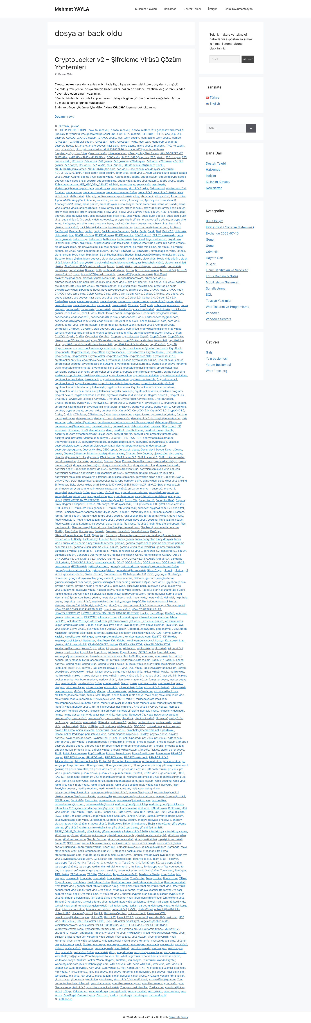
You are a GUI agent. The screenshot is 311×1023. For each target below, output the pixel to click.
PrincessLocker (64, 761)
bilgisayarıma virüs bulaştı (146, 242)
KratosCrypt (89, 648)
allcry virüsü (162, 196)
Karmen (176, 632)
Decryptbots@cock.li (67, 441)
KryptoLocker (128, 652)
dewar (58, 453)
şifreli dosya (156, 831)
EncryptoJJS (146, 500)
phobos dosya (74, 745)
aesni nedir (158, 184)
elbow (80, 484)
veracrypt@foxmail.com (69, 928)
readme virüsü (107, 788)
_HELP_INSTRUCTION (72, 129)
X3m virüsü (109, 967)
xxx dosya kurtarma (121, 971)
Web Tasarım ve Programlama (227, 307)
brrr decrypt (140, 281)
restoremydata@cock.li (100, 804)
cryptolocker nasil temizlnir (139, 367)
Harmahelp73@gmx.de (69, 597)
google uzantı (105, 578)
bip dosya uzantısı (174, 242)
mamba (68, 679)
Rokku (97, 811)
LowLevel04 (77, 671)
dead (109, 430)
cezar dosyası (63, 305)
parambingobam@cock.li (123, 733)
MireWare (89, 691)
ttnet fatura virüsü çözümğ (102, 885)
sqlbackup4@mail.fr (153, 846)
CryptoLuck (177, 395)
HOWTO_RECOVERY (67, 613)
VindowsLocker (160, 932)
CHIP (143, 305)
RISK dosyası (159, 808)
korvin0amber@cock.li (140, 640)
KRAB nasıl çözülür (75, 644)
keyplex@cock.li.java (67, 640)
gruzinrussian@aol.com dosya (73, 582)
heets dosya (109, 597)
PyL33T (137, 772)
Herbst (173, 601)
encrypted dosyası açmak (70, 496)
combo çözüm (89, 324)
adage (174, 172)
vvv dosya (99, 944)
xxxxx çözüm (102, 975)
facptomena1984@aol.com (100, 511)
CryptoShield (145, 398)
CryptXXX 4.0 (176, 410)
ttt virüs (104, 893)
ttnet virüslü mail (74, 889)
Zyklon (114, 995)
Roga (89, 811)
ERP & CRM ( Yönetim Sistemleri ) (230, 227)
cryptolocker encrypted (76, 367)
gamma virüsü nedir (168, 546)
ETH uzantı (61, 507)
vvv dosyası (137, 944)
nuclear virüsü (70, 726)
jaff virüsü (135, 621)
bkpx (95, 254)
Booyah (89, 270)
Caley (106, 293)
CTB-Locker (94, 414)
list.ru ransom (72, 659)
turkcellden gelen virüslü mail (95, 905)
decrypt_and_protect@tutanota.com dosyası (82, 437)
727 (175, 161)
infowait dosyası (128, 617)
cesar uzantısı (140, 301)
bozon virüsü (168, 270)
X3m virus (95, 967)
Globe (88, 574)
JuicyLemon (179, 628)
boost (110, 266)
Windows (212, 313)
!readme (135, 133)
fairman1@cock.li (141, 511)
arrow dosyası (152, 207)
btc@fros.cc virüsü (66, 289)
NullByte (93, 726)
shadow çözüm (126, 819)
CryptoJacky (62, 355)
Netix (150, 714)
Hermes (59, 605)
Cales (98, 293)
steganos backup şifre (128, 850)
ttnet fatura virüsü (174, 882)
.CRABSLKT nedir (105, 141)
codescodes (62, 316)
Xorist (130, 967)
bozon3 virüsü (63, 274)
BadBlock (175, 227)
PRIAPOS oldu (94, 757)
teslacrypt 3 (113, 862)
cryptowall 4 (136, 402)
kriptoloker (86, 652)
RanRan (66, 780)
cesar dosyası (108, 301)
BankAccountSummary (115, 231)
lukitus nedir (119, 671)
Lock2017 (157, 659)
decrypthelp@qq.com (68, 445)
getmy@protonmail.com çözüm (159, 566)
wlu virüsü (149, 960)
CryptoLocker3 (64, 395)
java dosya (115, 624)
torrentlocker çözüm (146, 870)
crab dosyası (101, 328)
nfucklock (127, 718)
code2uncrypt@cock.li (128, 313)
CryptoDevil (98, 352)
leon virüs (147, 656)
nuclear (132, 722)
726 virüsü (165, 161)
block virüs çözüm (168, 258)
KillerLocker (88, 640)
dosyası (170, 476)
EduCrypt (117, 480)
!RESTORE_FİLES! (152, 133)
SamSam (119, 815)
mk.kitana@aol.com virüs (70, 694)
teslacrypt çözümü (66, 866)
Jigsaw (111, 628)
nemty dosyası (90, 714)
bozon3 (182, 270)
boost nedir (159, 266)
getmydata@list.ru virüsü (131, 570)
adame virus (88, 176)
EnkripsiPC (78, 503)
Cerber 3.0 (148, 297)
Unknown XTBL (156, 913)
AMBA (67, 200)
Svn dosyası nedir (170, 854)
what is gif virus (130, 956)
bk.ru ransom (63, 254)
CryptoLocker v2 (167, 379)
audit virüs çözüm (72, 219)
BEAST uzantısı (124, 235)
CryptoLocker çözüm (170, 359)
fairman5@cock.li (163, 511)
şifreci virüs (93, 831)
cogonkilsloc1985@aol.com (114, 320)
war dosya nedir (140, 948)
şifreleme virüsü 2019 (135, 831)
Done (117, 461)
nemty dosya (72, 714)
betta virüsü (124, 239)
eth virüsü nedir (127, 507)
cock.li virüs (163, 309)
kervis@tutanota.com (138, 636)
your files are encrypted (126, 983)
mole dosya (136, 694)
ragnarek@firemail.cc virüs (143, 776)
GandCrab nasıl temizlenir (118, 554)
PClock (113, 737)
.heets (69, 145)
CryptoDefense (80, 352)
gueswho (69, 589)
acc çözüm (137, 168)
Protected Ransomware (126, 761)
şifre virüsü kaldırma (77, 827)
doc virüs (82, 461)
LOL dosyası (83, 667)
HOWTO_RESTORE (127, 613)
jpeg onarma (163, 628)
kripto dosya (113, 648)
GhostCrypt (154, 570)
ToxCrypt (180, 870)
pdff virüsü (77, 741)
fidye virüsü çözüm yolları (116, 519)
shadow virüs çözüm (74, 823)
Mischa (101, 691)
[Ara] (251, 128)
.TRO (168, 145)
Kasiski (59, 636)
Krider (101, 648)
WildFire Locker (85, 960)
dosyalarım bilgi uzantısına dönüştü (102, 472)
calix (114, 293)
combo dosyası (108, 324)
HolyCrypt (115, 605)
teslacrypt (61, 862)
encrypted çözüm (79, 492)
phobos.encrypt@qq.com (136, 745)
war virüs (66, 952)
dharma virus (116, 453)
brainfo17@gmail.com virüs (98, 277)
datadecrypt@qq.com (168, 422)
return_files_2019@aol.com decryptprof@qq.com (84, 808)
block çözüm (74, 258)
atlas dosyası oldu (101, 215)
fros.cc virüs (62, 539)
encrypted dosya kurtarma (131, 492)
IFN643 (169, 613)
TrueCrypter (137, 878)
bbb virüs (180, 231)
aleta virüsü (145, 192)
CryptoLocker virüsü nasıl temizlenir (152, 387)
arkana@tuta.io (88, 207)
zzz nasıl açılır (157, 995)
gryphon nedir (83, 585)
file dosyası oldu (101, 523)
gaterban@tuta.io (104, 562)
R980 (181, 772)
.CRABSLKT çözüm (81, 141)
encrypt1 (145, 488)
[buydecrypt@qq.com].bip (71, 153)
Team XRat (159, 858)
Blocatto (60, 258)
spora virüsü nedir (65, 846)
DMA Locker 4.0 (147, 457)
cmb (150, 305)
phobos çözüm (146, 741)
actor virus (122, 172)
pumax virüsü (123, 772)
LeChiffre (134, 656)
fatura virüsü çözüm (110, 515)
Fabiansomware (73, 511)
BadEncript (61, 231)
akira (145, 188)
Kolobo (121, 640)
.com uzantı (148, 137)
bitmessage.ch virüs (163, 250)
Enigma (180, 500)
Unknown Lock (137, 913)
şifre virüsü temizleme (125, 827)
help (178, 597)
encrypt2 (157, 488)
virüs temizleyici (111, 940)
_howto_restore (140, 129)
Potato (110, 753)
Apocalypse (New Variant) (160, 200)
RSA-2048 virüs (164, 811)
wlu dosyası (135, 960)
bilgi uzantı (71, 242)
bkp (88, 254)
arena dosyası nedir (129, 204)
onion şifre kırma (65, 730)
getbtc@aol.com (98, 566)
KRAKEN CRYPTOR (130, 644)
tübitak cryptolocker (134, 893)
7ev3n (101, 165)
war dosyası (159, 948)
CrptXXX (60, 336)
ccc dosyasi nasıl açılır (87, 297)
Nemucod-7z (137, 714)
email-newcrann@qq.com (70, 488)
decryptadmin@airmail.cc (158, 437)
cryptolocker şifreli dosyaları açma (87, 375)
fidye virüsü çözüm (88, 519)
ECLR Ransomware (82, 480)
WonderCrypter (166, 960)
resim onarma (107, 800)
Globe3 (97, 574)
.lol (76, 145)
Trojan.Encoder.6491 (125, 874)
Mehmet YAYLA (72, 9)
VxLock (59, 948)
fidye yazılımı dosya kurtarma (72, 523)
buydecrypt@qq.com (114, 289)
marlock (92, 679)
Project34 (105, 761)
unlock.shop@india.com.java (72, 917)
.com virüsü (163, 137)
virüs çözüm (139, 936)
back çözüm (122, 223)
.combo (176, 137)
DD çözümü (169, 426)
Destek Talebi (192, 9)
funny (113, 539)
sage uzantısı (83, 815)
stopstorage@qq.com (68, 854)
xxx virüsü (87, 975)
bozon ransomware (147, 270)
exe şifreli (178, 507)
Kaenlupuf (60, 632)
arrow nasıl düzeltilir (66, 211)
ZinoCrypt (102, 995)
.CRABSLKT (62, 141)
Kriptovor (113, 652)
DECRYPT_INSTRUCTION (126, 437)
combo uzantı (127, 324)
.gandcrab (158, 141)
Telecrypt (172, 858)
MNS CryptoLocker (107, 694)
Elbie (72, 484)
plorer (164, 749)
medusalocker (166, 683)
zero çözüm (155, 991)
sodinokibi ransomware (96, 843)
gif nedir (167, 570)
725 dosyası (173, 157)
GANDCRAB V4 (171, 554)
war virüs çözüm (84, 952)
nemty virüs (107, 714)
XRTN (145, 967)
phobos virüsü (111, 745)
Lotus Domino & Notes (222, 276)
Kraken (113, 644)
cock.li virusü (72, 313)
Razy (176, 784)
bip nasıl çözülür (108, 246)
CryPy (58, 414)
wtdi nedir (133, 963)
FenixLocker (130, 515)
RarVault (166, 784)
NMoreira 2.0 (118, 722)
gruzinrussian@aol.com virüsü (147, 582)
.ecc (141, 141)
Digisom (131, 453)
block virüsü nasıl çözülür (78, 262)
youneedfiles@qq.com (162, 979)
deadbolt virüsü (154, 430)
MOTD (120, 698)
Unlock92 (110, 917)
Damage (182, 414)
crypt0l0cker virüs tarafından (131, 344)
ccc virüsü (120, 297)
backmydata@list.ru (120, 227)
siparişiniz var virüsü (170, 839)
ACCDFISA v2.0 (64, 172)
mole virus (178, 694)
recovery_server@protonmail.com (133, 796)
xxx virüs (74, 975)
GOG (150, 574)
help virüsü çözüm (102, 601)
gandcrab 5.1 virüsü (130, 550)
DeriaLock (124, 449)
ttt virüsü (115, 893)
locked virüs (89, 663)
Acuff (148, 172)
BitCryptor (143, 250)
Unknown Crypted (115, 913)
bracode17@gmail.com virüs (98, 274)
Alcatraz (60, 192)
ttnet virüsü (92, 889)
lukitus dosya (103, 671)
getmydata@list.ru (103, 570)
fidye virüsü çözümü (145, 519)
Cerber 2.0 (134, 297)
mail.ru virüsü (63, 675)
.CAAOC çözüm (86, 137)
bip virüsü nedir (73, 250)
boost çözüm (124, 266)
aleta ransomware (94, 192)
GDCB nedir (169, 562)
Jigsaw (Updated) (128, 628)
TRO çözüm (62, 874)
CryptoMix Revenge (81, 398)
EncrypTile (131, 500)
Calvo (138, 293)
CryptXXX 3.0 (158, 410)
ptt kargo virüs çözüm (118, 765)
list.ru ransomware (93, 659)
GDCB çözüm (133, 562)
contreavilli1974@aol (67, 328)
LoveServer (61, 671)
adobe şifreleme (106, 180)
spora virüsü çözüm (169, 843)
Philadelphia (117, 741)
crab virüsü (132, 328)
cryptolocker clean (93, 359)
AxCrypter (69, 223)
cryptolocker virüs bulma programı (119, 383)
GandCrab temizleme (148, 554)
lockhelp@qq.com (172, 663)
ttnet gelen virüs (129, 885)
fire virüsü (123, 531)
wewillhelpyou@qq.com (69, 956)
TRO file (92, 874)
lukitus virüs (135, 671)
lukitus (90, 671)
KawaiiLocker (72, 636)
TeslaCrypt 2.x (96, 862)
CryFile (80, 336)
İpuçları (75, 125)
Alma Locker (178, 196)
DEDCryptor (110, 449)
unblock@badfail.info (167, 909)
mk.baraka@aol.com (140, 691)
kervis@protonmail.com (108, 636)
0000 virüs (113, 157)
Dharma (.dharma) (75, 453)
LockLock (61, 667)
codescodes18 (80, 316)
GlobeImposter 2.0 (134, 574)
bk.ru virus (78, 254)
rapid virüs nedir (64, 784)
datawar (156, 426)
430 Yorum (65, 999)
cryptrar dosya (74, 410)
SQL (209, 294)
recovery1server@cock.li (170, 796)
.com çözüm (131, 137)
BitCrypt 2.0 (128, 250)
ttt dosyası (165, 889)
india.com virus (73, 617)
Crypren (116, 336)
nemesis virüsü (149, 710)
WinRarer (121, 960)
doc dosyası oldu (65, 461)
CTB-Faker (79, 414)
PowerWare (163, 753)
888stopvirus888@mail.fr (139, 165)
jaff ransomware (118, 621)
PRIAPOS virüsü (158, 757)
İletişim (212, 9)
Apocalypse (136, 200)
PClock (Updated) (130, 737)
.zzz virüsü (67, 149)
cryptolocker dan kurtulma (98, 363)
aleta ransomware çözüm (121, 192)
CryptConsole (63, 348)
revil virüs (143, 808)
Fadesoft (124, 511)
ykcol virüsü (121, 979)
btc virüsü (88, 285)
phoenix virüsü (100, 749)
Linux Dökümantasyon (239, 9)
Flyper (95, 535)
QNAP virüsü (151, 772)
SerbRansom (97, 819)
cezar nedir (104, 305)
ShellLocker (114, 823)
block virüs (149, 258)
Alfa (88, 196)
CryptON (99, 398)
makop (76, 675)
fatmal (58, 515)
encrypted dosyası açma (164, 492)
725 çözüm (157, 157)
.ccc (120, 137)
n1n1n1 (95, 706)
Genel (210, 239)
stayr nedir (77, 850)
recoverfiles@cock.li (141, 792)
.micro (83, 145)
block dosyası (91, 258)
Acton (86, 172)
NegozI (163, 706)
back (110, 223)
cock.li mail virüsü (143, 309)
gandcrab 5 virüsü (65, 550)
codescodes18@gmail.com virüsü (75, 320)
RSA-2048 (146, 811)
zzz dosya (125, 995)
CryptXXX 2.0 (140, 410)
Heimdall (169, 597)
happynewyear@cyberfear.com (126, 593)
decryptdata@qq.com (120, 441)
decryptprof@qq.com (68, 449)
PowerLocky (123, 753)
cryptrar (59, 410)
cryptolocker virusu (118, 387)
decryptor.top (157, 445)
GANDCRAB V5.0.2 (108, 558)
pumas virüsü (71, 772)
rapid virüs (179, 780)
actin (78, 172)
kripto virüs (143, 648)
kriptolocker (71, 652)
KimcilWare (103, 640)
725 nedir (77, 161)
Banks (134, 231)
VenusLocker (86, 924)
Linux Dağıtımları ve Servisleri (227, 270)
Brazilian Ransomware (130, 277)
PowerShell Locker (143, 753)
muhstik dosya (90, 702)
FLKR (87, 535)
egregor (129, 480)
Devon (169, 449)
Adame (75, 176)
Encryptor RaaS (165, 500)
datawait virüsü (140, 426)
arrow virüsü (126, 211)
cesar (72, 301)
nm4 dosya (61, 722)
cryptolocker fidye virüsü (107, 367)
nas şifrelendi (124, 706)
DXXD (179, 476)
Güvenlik (64, 125)
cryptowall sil (95, 406)
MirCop (78, 691)
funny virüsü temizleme (100, 542)
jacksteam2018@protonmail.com (87, 621)
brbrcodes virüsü (155, 277)
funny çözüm (126, 539)
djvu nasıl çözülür (75, 457)
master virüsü (111, 683)
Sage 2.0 (68, 815)
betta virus (109, 239)
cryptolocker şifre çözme (106, 371)
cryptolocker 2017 (117, 355)
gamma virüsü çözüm (105, 546)
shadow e (165, 819)
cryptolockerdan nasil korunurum (127, 395)
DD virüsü (73, 430)
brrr (129, 281)
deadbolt (119, 430)
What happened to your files (102, 956)
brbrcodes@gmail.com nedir (72, 281)
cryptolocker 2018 (140, 355)
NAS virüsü (140, 706)
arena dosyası (108, 204)
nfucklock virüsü (144, 718)
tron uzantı (72, 878)
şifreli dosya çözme (66, 835)
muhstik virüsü (81, 706)
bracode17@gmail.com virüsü (135, 274)
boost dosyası (142, 266)
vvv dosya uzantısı (118, 944)
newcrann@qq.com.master (104, 718)
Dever (144, 449)
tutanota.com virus (73, 909)
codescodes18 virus (131, 316)
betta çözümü (63, 239)
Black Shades (125, 254)
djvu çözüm (161, 453)
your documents (101, 983)
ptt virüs (173, 769)
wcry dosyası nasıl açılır (148, 952)
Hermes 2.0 (73, 605)
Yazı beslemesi (216, 358)
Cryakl (70, 336)
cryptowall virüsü (142, 406)
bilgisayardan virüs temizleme (111, 242)
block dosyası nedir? (114, 258)
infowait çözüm (107, 617)
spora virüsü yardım (90, 846)
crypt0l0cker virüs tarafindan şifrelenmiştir (87, 344)
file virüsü (129, 523)
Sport (106, 846)
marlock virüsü (107, 679)
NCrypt (152, 706)
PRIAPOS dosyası (74, 757)
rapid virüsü (82, 784)
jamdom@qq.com (74, 624)
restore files (159, 800)
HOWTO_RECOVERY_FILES (98, 613)
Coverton (86, 328)
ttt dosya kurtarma (124, 889)
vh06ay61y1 (172, 928)
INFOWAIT (90, 617)
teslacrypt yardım (89, 866)
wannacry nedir (104, 948)
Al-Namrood (157, 188)
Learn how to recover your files (109, 656)
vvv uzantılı (166, 944)
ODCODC (139, 726)
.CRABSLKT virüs (127, 141)
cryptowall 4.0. (154, 402)
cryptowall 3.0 (118, 402)
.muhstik (159, 145)
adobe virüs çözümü (145, 180)
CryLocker (91, 336)
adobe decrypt (168, 176)
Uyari (109, 920)
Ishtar (173, 617)
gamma (119, 542)
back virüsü (71, 227)
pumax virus (106, 772)
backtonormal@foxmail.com (151, 227)
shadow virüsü (97, 823)
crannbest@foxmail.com (80, 332)
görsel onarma (123, 578)
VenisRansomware (66, 924)
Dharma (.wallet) (97, 453)
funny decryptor (144, 539)
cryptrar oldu (92, 410)
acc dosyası (152, 168)
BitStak (181, 250)
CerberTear (61, 301)
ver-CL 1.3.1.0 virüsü (132, 924)
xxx (91, 971)
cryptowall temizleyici (117, 406)
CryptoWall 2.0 (99, 402)
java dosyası (131, 624)
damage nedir (84, 418)
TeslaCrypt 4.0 (150, 862)
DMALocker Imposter (171, 457)
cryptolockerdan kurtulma (90, 395)
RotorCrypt (124, 811)
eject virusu (172, 480)
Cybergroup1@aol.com (117, 414)
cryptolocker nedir (78, 371)
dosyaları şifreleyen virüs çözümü (160, 468)
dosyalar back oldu (167, 465)
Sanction (132, 815)
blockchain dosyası (129, 262)
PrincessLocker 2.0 (86, 761)
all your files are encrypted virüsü (112, 196)
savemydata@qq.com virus (71, 819)
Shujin (151, 823)
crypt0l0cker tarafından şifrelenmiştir (145, 340)
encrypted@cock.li (112, 500)
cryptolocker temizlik (142, 379)
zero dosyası (171, 991)
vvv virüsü (181, 944)
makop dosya (90, 675)
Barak (151, 231)
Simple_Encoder (96, 839)
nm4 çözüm (176, 718)
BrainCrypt (160, 274)
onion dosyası (171, 726)
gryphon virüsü (102, 585)
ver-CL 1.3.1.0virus (156, 924)
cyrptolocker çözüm (163, 414)
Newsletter (214, 188)
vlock (78, 944)
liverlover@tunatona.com (135, 659)
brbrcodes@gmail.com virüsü (108, 281)
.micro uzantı (127, 145)
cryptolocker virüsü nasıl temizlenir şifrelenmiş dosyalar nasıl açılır (94, 391)
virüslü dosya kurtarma (136, 940)
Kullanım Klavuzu (146, 9)
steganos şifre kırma (155, 850)
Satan (141, 815)
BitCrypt (115, 250)
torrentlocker (125, 870)
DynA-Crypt (62, 480)
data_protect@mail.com (81, 422)
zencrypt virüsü (137, 991)
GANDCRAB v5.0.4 (157, 558)
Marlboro (80, 679)
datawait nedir (121, 426)
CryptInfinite (62, 352)
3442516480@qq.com (135, 157)
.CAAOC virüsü (107, 137)
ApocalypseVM (64, 204)
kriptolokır (100, 652)
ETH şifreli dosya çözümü (168, 503)
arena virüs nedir (167, 204)
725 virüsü (90, 161)
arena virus (149, 204)
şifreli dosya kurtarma (93, 835)
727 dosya (70, 165)
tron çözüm (168, 874)
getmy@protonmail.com (124, 566)
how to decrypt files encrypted (166, 605)
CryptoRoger (128, 398)
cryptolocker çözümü (67, 363)
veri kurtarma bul (127, 928)
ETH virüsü (109, 507)
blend (181, 254)
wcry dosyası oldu (175, 952)
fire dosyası (86, 531)
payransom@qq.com (78, 737)
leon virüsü (161, 656)
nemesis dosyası (78, 710)
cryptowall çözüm (175, 402)
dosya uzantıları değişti (87, 465)
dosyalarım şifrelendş (121, 476)
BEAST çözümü (84, 235)
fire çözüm (71, 531)
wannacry (87, 948)
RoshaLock (109, 811)
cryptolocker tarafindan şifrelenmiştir (77, 379)
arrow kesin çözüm (173, 207)
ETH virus (75, 507)
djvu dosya (175, 453)
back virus (161, 223)
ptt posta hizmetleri (76, 769)
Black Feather (108, 254)
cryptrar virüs (110, 410)
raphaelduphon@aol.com (121, 780)
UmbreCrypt (145, 909)
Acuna (157, 172)
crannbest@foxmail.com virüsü (152, 332)
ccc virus (107, 297)
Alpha (58, 200)
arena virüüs (70, 207)
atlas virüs (119, 215)
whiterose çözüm (169, 956)
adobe (135, 176)
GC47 (120, 562)
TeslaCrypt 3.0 (131, 862)
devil (152, 449)
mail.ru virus (177, 671)
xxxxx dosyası (121, 975)
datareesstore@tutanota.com (72, 426)
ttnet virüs (165, 885)
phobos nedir (93, 745)
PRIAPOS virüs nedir (136, 757)
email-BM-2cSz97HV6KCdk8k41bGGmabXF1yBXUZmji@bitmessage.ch (136, 484)
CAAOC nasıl (157, 289)
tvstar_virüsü (119, 909)
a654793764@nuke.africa (70, 168)
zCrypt (67, 991)
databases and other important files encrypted (126, 422)
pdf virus (147, 737)
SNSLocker (73, 843)
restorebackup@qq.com (69, 804)
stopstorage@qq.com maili (99, 854)
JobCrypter (147, 628)
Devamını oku (64, 116)
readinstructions (87, 788)
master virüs (68, 683)
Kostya (159, 640)
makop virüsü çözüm (130, 675)
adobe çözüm (149, 176)
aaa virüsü (123, 168)
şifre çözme (163, 823)
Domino (108, 461)
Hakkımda (170, 9)
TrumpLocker (154, 878)
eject (161, 480)
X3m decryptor (78, 967)
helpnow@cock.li (157, 601)
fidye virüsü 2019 (65, 519)
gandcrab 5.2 (151, 550)
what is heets (149, 956)
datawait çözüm (101, 426)
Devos (178, 449)
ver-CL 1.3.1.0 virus (106, 924)
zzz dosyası (140, 995)
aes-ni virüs (144, 184)
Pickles (155, 749)
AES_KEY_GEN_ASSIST (93, 184)
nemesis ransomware (103, 710)
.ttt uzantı (178, 145)
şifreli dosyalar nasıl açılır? (150, 835)
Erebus (91, 503)
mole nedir (151, 694)
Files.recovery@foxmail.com (89, 527)
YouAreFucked (138, 979)
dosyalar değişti (64, 468)
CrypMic (104, 336)
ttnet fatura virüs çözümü (147, 882)
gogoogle (160, 574)
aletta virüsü (77, 196)
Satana (151, 815)
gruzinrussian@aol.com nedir (110, 582)
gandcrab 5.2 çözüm (173, 550)
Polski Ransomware (75, 753)
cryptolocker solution (146, 375)
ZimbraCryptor (86, 995)
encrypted (61, 492)
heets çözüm (92, 597)
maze (133, 683)
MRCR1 (130, 698)
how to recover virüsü (117, 609)
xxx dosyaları (142, 971)
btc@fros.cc (145, 285)
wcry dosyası (125, 952)
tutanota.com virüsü (98, 909)
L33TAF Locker (147, 652)
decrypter (141, 441)
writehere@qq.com (97, 963)
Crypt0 (144, 336)
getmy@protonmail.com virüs (73, 570)
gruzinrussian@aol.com (159, 578)
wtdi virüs (158, 963)
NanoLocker (107, 706)
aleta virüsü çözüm (164, 192)
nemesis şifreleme (128, 710)
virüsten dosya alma (163, 940)
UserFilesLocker (86, 920)
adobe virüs (125, 180)
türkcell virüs (177, 901)
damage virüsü (140, 418)
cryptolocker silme (120, 375)
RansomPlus (97, 780)
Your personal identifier (134, 987)
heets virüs (139, 597)
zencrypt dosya (98, 991)
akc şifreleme (119, 188)
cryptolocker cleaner (118, 359)
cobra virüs (87, 309)
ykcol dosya (62, 979)
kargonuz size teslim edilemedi (86, 632)
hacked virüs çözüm (128, 589)
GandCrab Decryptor (89, 554)
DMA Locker (107, 457)
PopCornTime (96, 753)
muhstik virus (63, 706)
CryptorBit (113, 398)
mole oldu (165, 694)
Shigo (126, 823)
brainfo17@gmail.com (68, 277)
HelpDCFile (139, 601)
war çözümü (121, 948)
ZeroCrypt (69, 995)
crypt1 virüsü (157, 344)
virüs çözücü (122, 936)
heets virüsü (155, 597)
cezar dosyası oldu (84, 305)
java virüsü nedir (96, 628)
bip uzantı (125, 246)
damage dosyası (65, 418)
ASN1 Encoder (169, 211)
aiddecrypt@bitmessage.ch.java (74, 188)
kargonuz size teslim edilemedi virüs (128, 632)
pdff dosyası (62, 741)
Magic (164, 671)
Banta (142, 231)
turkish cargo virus (158, 905)
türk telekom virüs (173, 897)
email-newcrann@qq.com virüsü (106, 488)
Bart (158, 231)
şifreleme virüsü (111, 831)
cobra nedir (72, 309)
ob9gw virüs (124, 726)
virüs (174, 932)
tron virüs (85, 878)
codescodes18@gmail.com (161, 316)
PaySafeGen (100, 737)
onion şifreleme (85, 730)
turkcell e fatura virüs (95, 901)
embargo (133, 488)
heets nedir (124, 597)
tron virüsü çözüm (118, 878)
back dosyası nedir (142, 223)
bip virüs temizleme (144, 246)
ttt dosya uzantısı (147, 889)
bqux (76, 274)
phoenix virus (82, 749)
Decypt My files (91, 449)
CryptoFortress (136, 352)
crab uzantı (117, 328)
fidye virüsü (176, 515)
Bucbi (96, 289)
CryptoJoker (79, 355)
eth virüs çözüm (92, 507)
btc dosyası (62, 285)
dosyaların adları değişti (150, 476)
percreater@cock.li (97, 741)
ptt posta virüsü (156, 769)
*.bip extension (117, 153)
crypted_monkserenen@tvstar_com (94, 348)
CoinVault (153, 320)
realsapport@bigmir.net (146, 788)
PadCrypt (78, 733)
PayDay (144, 733)
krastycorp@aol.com (67, 648)
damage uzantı (103, 418)
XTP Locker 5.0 (78, 971)
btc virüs (75, 285)
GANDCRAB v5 (64, 558)
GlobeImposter (113, 574)
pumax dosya (89, 772)
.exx (147, 141)
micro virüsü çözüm (131, 687)
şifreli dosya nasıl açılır (120, 835)
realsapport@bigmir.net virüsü (109, 792)
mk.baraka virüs (116, 691)
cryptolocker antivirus (68, 359)
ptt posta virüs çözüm (103, 769)
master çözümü (140, 679)
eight (138, 480)
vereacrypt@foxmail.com (100, 928)
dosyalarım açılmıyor (67, 472)
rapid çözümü (163, 780)
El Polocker (61, 484)
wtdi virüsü (172, 963)
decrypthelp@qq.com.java (99, 445)
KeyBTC (157, 636)
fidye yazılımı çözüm (171, 519)
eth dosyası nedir (121, 503)
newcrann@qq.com (166, 714)
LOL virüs (121, 667)
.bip (173, 133)
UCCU (132, 909)
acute (165, 172)
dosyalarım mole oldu (68, 476)
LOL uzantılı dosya (104, 667)
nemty (58, 714)
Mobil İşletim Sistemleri (222, 282)
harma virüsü (174, 593)
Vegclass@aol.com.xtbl (155, 920)
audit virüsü (92, 219)
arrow (102, 207)
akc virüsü (135, 188)
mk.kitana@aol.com (166, 691)
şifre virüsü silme (100, 827)
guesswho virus (157, 585)
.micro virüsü (144, 145)
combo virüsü (145, 324)
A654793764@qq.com (101, 168)
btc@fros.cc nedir (164, 285)
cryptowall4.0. (162, 406)
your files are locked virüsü (102, 987)
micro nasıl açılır (75, 687)
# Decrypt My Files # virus (143, 153)
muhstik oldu (148, 702)
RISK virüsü (77, 811)
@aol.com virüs (97, 153)
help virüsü (83, 601)
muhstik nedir (130, 702)
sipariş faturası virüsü (120, 839)
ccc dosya (172, 293)
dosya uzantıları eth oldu (117, 465)
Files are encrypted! (167, 523)
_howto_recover (119, 129)
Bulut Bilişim (214, 221)
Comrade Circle (164, 324)
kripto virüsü (159, 648)
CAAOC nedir (175, 289)
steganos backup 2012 (99, 850)
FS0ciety (76, 539)
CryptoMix (61, 398)
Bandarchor (76, 231)
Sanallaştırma (216, 288)
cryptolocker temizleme (114, 379)
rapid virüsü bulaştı (102, 784)
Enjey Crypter (63, 503)
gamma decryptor (163, 542)
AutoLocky (106, 219)
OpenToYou (167, 730)
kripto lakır (129, 648)
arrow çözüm (115, 207)
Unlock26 (97, 917)
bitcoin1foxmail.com (96, 250)
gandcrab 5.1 (85, 550)
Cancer (148, 293)
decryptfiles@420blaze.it (163, 441)
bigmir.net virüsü (156, 239)
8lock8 (160, 165)
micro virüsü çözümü (156, 687)
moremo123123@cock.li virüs (97, 698)
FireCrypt (155, 531)
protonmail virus (152, 761)
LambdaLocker (166, 652)
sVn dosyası (151, 854)
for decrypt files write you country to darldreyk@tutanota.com (143, 535)
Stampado (173, 846)
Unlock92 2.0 (125, 917)
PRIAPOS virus (113, 757)
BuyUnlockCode (138, 289)
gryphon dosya (64, 585)
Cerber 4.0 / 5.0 (166, 297)
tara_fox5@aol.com (120, 858)
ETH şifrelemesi (142, 503)
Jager (58, 624)
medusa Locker (147, 683)
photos (144, 749)
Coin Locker (139, 320)
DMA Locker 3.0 (126, 457)
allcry (136, 196)
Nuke (83, 726)
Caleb (90, 293)
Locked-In (121, 663)
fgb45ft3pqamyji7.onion (153, 515)
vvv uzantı (153, 944)
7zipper (117, 165)
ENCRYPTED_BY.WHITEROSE (81, 500)
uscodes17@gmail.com (163, 917)
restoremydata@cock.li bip (131, 804)
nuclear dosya (146, 722)
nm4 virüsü (89, 722)
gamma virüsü (82, 546)
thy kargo (136, 866)
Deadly (169, 430)
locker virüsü (152, 663)
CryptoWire (179, 406)
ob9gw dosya (107, 726)
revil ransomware (126, 808)
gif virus (178, 570)
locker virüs (136, 663)
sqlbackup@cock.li (128, 846)
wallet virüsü (72, 948)
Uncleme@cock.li (82, 913)
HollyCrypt (100, 605)
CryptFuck (175, 348)
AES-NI (113, 184)
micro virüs (111, 687)
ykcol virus (105, 979)
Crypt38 (172, 344)
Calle (122, 293)
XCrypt (121, 967)
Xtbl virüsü (61, 971)
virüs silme (73, 940)
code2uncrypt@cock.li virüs (160, 313)
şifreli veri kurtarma (74, 839)
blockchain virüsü (152, 262)
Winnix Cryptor (105, 960)
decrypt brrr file (123, 433)
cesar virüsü (157, 301)
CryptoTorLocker (65, 402)
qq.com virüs (168, 772)
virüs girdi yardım (158, 936)
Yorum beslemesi (218, 364)
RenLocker (91, 800)
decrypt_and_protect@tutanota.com (156, 433)
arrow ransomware (91, 211)
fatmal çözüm (72, 515)
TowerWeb (166, 870)
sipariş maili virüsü (146, 839)
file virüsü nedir (145, 523)
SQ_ (113, 846)
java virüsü (78, 628)
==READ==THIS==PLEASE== (87, 157)
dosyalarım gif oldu (136, 472)
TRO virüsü (104, 874)
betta (180, 235)
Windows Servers (218, 319)
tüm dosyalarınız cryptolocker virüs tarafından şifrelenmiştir (126, 897)
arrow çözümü (133, 207)
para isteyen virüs (95, 733)
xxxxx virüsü (138, 975)
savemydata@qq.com (169, 815)
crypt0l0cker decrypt (77, 340)
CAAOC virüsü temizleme (70, 293)
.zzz (57, 149)
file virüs (117, 523)
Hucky (144, 613)
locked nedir (73, 663)
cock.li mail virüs (122, 309)
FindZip (59, 531)
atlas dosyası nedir (77, 215)
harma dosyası (156, 593)
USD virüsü (68, 920)
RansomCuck (80, 780)
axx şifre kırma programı (91, 223)
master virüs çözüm (90, 683)
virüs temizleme (90, 940)
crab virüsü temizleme (153, 328)
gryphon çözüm (176, 582)
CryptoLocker (96, 355)
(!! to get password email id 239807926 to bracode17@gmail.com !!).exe (120, 149)
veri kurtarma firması (151, 928)
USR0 (100, 920)
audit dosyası (157, 215)
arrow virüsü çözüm (147, 211)
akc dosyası (102, 188)
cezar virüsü (119, 305)
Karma (167, 632)
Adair (66, 176)
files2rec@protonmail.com (123, 527)
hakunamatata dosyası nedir (72, 593)
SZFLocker (100, 858)
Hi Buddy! (87, 605)
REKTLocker (62, 800)
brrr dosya (155, 281)
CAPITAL (159, 293)
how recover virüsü (134, 605)
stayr (184, 846)
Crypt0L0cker (158, 336)
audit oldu (173, 215)
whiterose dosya (65, 960)
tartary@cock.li (142, 858)
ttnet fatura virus (121, 882)
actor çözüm (106, 172)
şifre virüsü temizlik (151, 827)
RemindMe (77, 800)
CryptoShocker (164, 398)
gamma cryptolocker (138, 542)
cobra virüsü (103, 309)
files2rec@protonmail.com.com (160, 527)
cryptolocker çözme (144, 359)
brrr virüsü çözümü (174, 281)
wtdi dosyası (117, 963)
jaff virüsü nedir (174, 621)
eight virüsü (150, 480)
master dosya (159, 679)
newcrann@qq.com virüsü (70, 718)
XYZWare (153, 975)
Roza (136, 811)
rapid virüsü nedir (149, 784)
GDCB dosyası (151, 562)
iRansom (163, 617)
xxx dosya (100, 971)
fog (102, 535)
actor (94, 172)
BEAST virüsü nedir (163, 235)
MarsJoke (124, 679)
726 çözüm (105, 161)
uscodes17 (141, 917)
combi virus (71, 324)
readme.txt (123, 788)
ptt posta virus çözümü (132, 769)
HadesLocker (149, 589)
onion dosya (154, 726)
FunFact (104, 539)
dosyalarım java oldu (161, 472)
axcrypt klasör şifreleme (129, 219)
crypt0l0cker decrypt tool (106, 340)
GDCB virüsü (79, 566)
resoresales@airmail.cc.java (133, 800)
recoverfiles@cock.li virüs (79, 796)
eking (183, 480)
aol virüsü (102, 200)
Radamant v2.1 (90, 776)
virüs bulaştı (106, 936)
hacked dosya (105, 589)
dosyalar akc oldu (144, 465)
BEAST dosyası (104, 235)
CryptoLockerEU (158, 395)
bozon (130, 270)
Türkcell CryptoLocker (68, 901)
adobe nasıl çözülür (83, 180)
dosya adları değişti (165, 461)
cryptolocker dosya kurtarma (132, 363)
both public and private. (110, 270)
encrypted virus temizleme (151, 496)
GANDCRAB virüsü (82, 562)
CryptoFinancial (115, 352)
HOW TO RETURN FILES (146, 609)
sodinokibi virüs (121, 843)
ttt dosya (105, 889)
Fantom (179, 511)
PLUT (58, 753)
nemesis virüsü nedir (172, 710)
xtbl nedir (179, 967)
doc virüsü (96, 461)
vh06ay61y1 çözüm (66, 932)
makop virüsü (108, 675)
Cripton (177, 332)
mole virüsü (62, 698)
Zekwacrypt (80, 991)
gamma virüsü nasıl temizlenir (137, 546)
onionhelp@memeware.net (143, 730)
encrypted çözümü (102, 492)
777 (94, 165)
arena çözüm (90, 204)
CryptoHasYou (155, 352)
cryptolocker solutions (173, 375)
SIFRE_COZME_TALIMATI (70, 831)
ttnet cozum (170, 878)
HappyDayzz (98, 593)
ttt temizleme (90, 893)
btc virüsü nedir (127, 285)
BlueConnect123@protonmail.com (85, 266)
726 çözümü (121, 161)
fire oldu (99, 531)
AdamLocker (122, 176)
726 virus (151, 161)
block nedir (134, 258)
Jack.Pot (60, 621)
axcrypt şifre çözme (157, 219)
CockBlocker (105, 313)
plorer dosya (176, 749)
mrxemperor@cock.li (67, 702)
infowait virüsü (148, 617)
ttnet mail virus (149, 885)
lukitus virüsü (151, 671)
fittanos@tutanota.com (69, 535)
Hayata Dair (214, 258)
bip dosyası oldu (88, 246)
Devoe (160, 449)
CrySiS (68, 414)
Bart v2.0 (167, 231)
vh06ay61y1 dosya (91, 932)
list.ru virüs (112, 659)
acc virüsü (167, 168)
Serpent (111, 819)
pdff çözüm (175, 737)
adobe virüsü (167, 180)
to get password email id (101, 870)
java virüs (171, 624)
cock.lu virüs (89, 313)
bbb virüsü (61, 235)
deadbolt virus (134, 430)
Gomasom (61, 578)
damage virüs (121, 418)
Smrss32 (60, 843)
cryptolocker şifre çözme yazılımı (142, 371)
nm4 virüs (76, 722)
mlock (90, 694)
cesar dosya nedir (88, 301)
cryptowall (82, 402)
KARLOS (156, 632)
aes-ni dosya (127, 184)
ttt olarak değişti (71, 893)
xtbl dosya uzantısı (161, 967)
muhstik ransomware (169, 702)
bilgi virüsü (86, 242)
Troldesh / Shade (149, 874)
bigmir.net (139, 239)
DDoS (84, 430)
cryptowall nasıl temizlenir (70, 406)
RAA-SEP (60, 776)
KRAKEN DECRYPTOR (157, 644)
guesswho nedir (136, 585)
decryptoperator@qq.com (132, 445)
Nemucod (122, 714)
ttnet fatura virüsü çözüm (70, 885)
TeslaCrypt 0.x (77, 862)
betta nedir (95, 239)
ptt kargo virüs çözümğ (147, 765)
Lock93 (169, 659)
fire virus (111, 531)
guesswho (118, 585)
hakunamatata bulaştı (172, 589)
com (163, 320)
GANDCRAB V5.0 (85, 558)
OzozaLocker (63, 733)
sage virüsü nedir (103, 815)
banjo (97, 231)
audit (145, 215)
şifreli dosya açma (176, 831)
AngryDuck (78, 200)
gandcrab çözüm (65, 554)
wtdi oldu (145, 963)
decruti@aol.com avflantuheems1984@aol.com (83, 433)
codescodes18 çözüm (104, 316)
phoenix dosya (64, 749)
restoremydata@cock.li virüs (166, 804)
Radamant (73, 776)
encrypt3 (169, 488)
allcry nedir (147, 196)
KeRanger (87, 636)
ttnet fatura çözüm (98, 882)
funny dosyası (164, 539)
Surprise (138, 854)
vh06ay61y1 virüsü (138, 932)
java (105, 624)
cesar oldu (124, 301)
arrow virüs (111, 211)
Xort (137, 967)
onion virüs (102, 730)
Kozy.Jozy (171, 640)
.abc (167, 133)
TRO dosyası (78, 874)
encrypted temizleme (121, 496)
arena (78, 204)
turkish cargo (138, 905)
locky (71, 667)
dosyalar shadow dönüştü (91, 468)
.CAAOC (71, 137)
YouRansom (156, 987)
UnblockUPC (62, 913)
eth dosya (103, 503)
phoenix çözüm (174, 745)
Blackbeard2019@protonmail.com (155, 254)
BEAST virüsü (143, 235)
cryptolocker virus (86, 383)
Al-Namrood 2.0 (176, 188)
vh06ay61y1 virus (115, 932)
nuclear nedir (163, 722)
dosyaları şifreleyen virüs (123, 468)
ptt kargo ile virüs (73, 765)
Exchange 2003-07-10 (222, 233)
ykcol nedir (77, 979)
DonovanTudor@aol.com (137, 461)
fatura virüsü (89, 515)
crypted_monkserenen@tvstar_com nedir (143, 348)
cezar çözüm (174, 301)
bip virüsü (163, 246)
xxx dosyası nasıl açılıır (165, 971)
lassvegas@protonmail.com (72, 656)
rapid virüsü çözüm (126, 784)
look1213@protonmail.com (160, 667)
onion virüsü (118, 730)
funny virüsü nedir (73, 542)
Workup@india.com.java (69, 963)
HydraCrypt (157, 613)
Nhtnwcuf (162, 718)
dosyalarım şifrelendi (94, 476)
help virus (69, 601)
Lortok (182, 667)
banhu (88, 231)
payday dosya (158, 733)
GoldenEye (174, 574)
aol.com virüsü (118, 200)
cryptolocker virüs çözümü (157, 383)
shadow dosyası (148, 819)
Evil (169, 507)
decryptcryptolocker (94, 441)
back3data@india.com (93, 227)
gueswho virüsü (85, 589)
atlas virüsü (133, 215)
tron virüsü (99, 878)
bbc (71, 235)
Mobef (124, 694)
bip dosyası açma (65, 246)
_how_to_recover (97, 129)
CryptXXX (125, 410)
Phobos (131, 741)
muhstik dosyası (111, 702)
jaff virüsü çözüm (153, 621)
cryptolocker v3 (64, 383)
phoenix (159, 745)
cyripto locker (141, 414)
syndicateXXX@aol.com (77, 858)
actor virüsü (137, 172)
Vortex (87, 944)
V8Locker (119, 920)
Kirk (113, 640)
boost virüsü (76, 270)
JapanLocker (94, 624)
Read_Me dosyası (65, 788)
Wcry (112, 952)
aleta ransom (74, 192)
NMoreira (103, 722)
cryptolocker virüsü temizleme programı (159, 391)
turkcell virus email (66, 905)
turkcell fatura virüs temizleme (127, 901)
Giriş (209, 352)
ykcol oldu (91, 979)
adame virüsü (105, 176)
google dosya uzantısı (82, 578)
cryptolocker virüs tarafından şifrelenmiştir (80, 387)
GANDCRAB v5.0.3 (133, 558)
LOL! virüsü (135, 667)
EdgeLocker (102, 480)
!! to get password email (166, 129)
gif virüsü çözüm (73, 574)
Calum (130, 293)
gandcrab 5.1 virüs (106, 550)
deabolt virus (97, 430)
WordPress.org (216, 371)
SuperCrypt (124, 854)
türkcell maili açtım (158, 901)
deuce (135, 449)
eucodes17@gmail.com (152, 507)
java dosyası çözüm (152, 624)
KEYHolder (169, 636)
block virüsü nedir (105, 262)
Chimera (133, 305)
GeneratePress (178, 1017)
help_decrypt (123, 601)
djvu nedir (93, 457)
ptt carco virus (172, 761)
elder (88, 484)
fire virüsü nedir (140, 531)
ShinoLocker (138, 823)
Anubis (91, 200)
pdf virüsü (160, 737)
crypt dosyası (130, 336)
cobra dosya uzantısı (166, 305)
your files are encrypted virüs (159, 983)
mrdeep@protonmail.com (151, 698)
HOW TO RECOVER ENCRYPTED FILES (78, 609)
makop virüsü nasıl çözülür (161, 675)
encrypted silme (97, 496)
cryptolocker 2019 (164, 355)
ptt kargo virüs (94, 765)
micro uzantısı (94, 687)
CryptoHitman (174, 352)
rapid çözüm (146, 780)
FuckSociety (90, 539)
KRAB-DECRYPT (98, 644)
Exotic (58, 511)
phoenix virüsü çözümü (125, 749)
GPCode (139, 578)
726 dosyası (137, 161)
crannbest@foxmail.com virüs (114, 332)
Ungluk (98, 913)
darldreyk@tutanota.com (165, 418)
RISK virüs (174, 808)
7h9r (109, 165)
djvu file (59, 457)
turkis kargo (121, 905)
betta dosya (80, 239)
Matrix (125, 683)
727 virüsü (85, 165)
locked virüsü (106, 663)
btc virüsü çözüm (106, 285)
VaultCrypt (132, 920)
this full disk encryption (115, 866)
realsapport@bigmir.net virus (72, 792)
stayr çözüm (62, 850)
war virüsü (101, 952)
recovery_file (104, 796)
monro (74, 698)
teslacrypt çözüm (171, 862)
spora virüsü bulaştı (144, 843)
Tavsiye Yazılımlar (218, 300)
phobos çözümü (167, 741)
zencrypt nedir (117, 991)
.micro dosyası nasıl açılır (103, 145)
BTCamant (85, 289)
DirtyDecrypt (144, 453)
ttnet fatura (79, 882)
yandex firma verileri (172, 975)
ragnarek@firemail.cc (112, 776)
